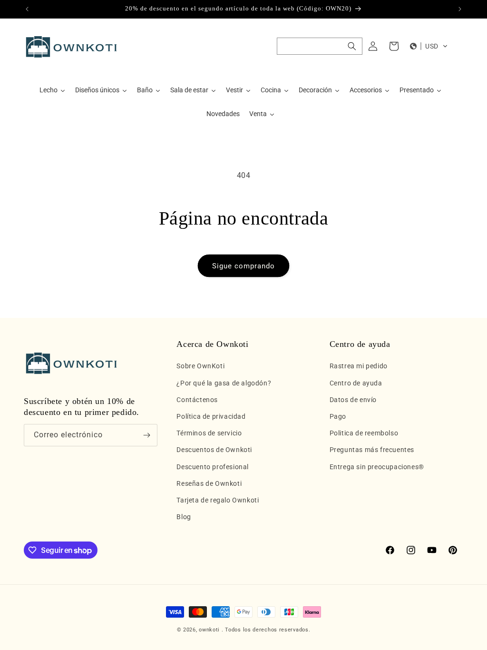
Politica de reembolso (364, 433)
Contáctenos (197, 400)
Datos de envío (353, 400)
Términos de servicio (209, 433)
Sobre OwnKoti (200, 366)
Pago (338, 416)
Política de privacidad (210, 416)
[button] (319, 46)
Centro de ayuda (356, 383)
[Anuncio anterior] (27, 9)
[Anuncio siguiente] (459, 9)
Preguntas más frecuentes (372, 449)
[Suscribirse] (146, 435)
